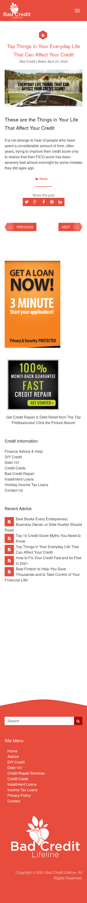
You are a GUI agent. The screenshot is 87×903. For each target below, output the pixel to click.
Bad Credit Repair (19, 473)
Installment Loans (19, 479)
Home (12, 751)
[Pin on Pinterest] (52, 202)
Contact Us (14, 490)
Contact (13, 801)
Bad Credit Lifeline (33, 61)
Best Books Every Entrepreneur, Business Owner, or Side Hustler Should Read (43, 524)
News (43, 178)
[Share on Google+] (35, 202)
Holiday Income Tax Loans (26, 484)
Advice (13, 756)
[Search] (78, 721)
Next (66, 227)
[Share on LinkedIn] (60, 202)
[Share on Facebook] (43, 202)
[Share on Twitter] (27, 202)
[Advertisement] (43, 637)
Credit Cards (15, 468)
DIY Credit (13, 456)
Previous (25, 227)
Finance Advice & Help (24, 451)
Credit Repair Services (26, 773)
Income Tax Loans (22, 789)
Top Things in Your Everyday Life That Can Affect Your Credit (47, 549)
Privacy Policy (19, 795)
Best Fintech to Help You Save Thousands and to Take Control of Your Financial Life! (42, 574)
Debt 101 (12, 462)
